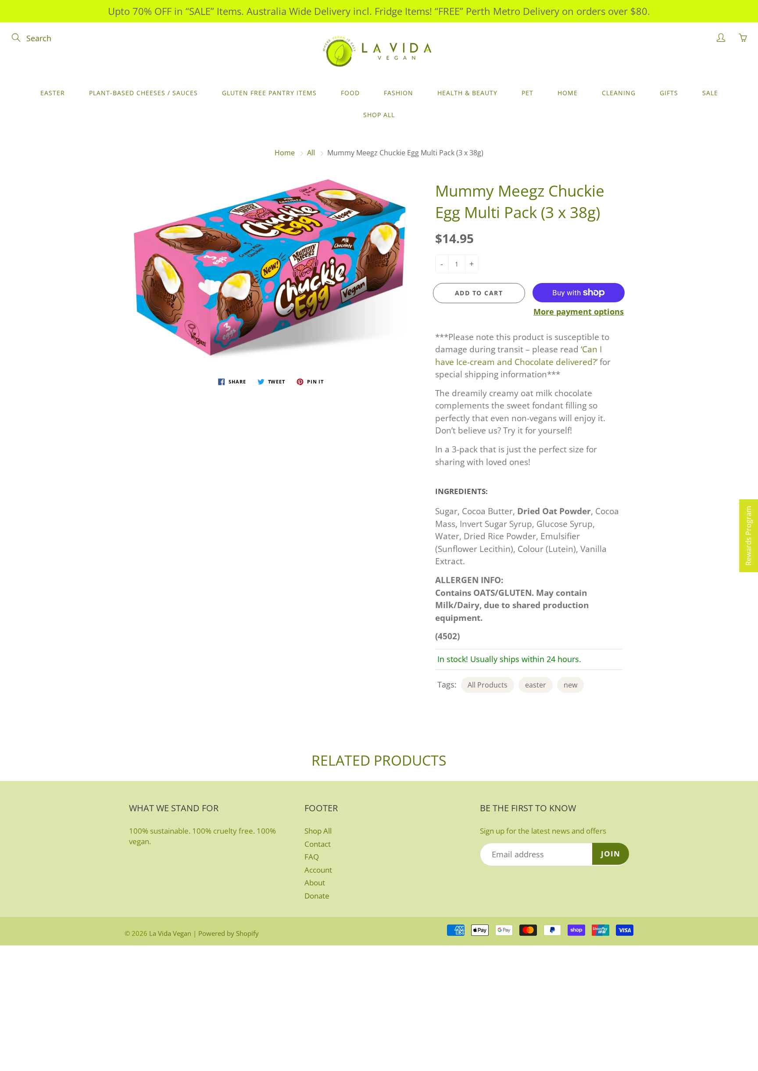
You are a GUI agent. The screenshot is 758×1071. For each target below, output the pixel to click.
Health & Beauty (467, 93)
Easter (52, 93)
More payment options (578, 311)
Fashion (398, 93)
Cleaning (619, 93)
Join (610, 854)
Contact (317, 844)
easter (535, 685)
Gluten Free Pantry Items (269, 93)
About (314, 883)
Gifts (669, 93)
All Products (488, 685)
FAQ (311, 857)
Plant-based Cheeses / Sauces (143, 93)
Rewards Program (748, 536)
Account (318, 870)
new (570, 685)
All (311, 153)
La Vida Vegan (170, 933)
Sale (710, 93)
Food (350, 93)
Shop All (379, 115)
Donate (316, 896)
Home (568, 93)
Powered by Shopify (228, 933)
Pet (527, 93)
